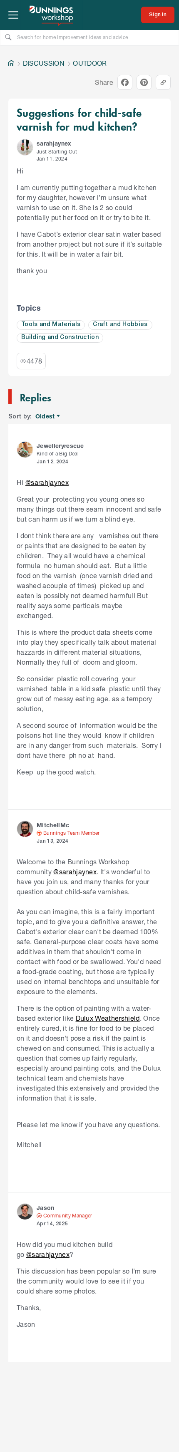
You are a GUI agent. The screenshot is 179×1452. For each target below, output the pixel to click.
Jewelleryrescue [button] (60, 445)
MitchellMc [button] (53, 825)
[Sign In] (157, 15)
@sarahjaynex (47, 482)
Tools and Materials (50, 324)
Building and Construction (60, 337)
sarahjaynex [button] (54, 143)
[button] (25, 147)
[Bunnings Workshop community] (51, 15)
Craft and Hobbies (120, 324)
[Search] (8, 37)
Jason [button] (46, 1207)
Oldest (45, 417)
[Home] (11, 63)
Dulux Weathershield (108, 1018)
